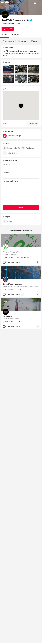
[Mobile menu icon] (2, 3)
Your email (6, 172)
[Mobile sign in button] (35, 3)
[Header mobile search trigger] (39, 3)
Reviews (14, 34)
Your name (6, 164)
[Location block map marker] (21, 105)
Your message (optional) (10, 181)
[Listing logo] (5, 14)
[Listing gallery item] (8, 69)
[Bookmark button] (37, 262)
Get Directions (33, 123)
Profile (4, 34)
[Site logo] (7, 3)
